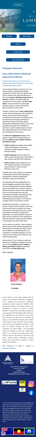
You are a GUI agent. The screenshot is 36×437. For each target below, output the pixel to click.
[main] (18, 160)
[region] (18, 4)
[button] (2, 11)
